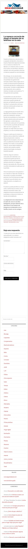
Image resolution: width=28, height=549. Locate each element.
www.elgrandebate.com (10, 477)
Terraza (6, 385)
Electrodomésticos (8, 216)
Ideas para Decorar (14, 6)
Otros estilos (7, 415)
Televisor (6, 222)
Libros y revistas (8, 459)
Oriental (6, 411)
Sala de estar (9, 220)
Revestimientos (8, 463)
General (6, 426)
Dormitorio (12, 215)
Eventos (6, 448)
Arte (5, 330)
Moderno (11, 217)
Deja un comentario (19, 43)
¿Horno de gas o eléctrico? (15, 511)
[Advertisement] (14, 24)
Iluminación (7, 433)
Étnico (5, 400)
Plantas (6, 440)
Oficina (6, 374)
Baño (5, 352)
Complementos (8, 341)
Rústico (6, 418)
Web (5, 270)
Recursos (6, 444)
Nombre (6, 256)
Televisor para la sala (13, 222)
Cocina (6, 356)
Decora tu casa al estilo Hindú (17, 537)
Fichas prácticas (8, 422)
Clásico (6, 396)
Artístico (6, 393)
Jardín (5, 367)
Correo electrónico (9, 263)
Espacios (15, 216)
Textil (5, 466)
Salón (22, 217)
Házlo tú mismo (8, 452)
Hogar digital (7, 429)
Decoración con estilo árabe (15, 491)
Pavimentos (7, 437)
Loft (5, 371)
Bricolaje (6, 334)
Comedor (6, 359)
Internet (6, 455)
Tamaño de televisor (17, 220)
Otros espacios (16, 217)
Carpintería (7, 337)
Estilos (19, 216)
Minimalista (7, 404)
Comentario (7, 240)
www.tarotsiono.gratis (9, 480)
